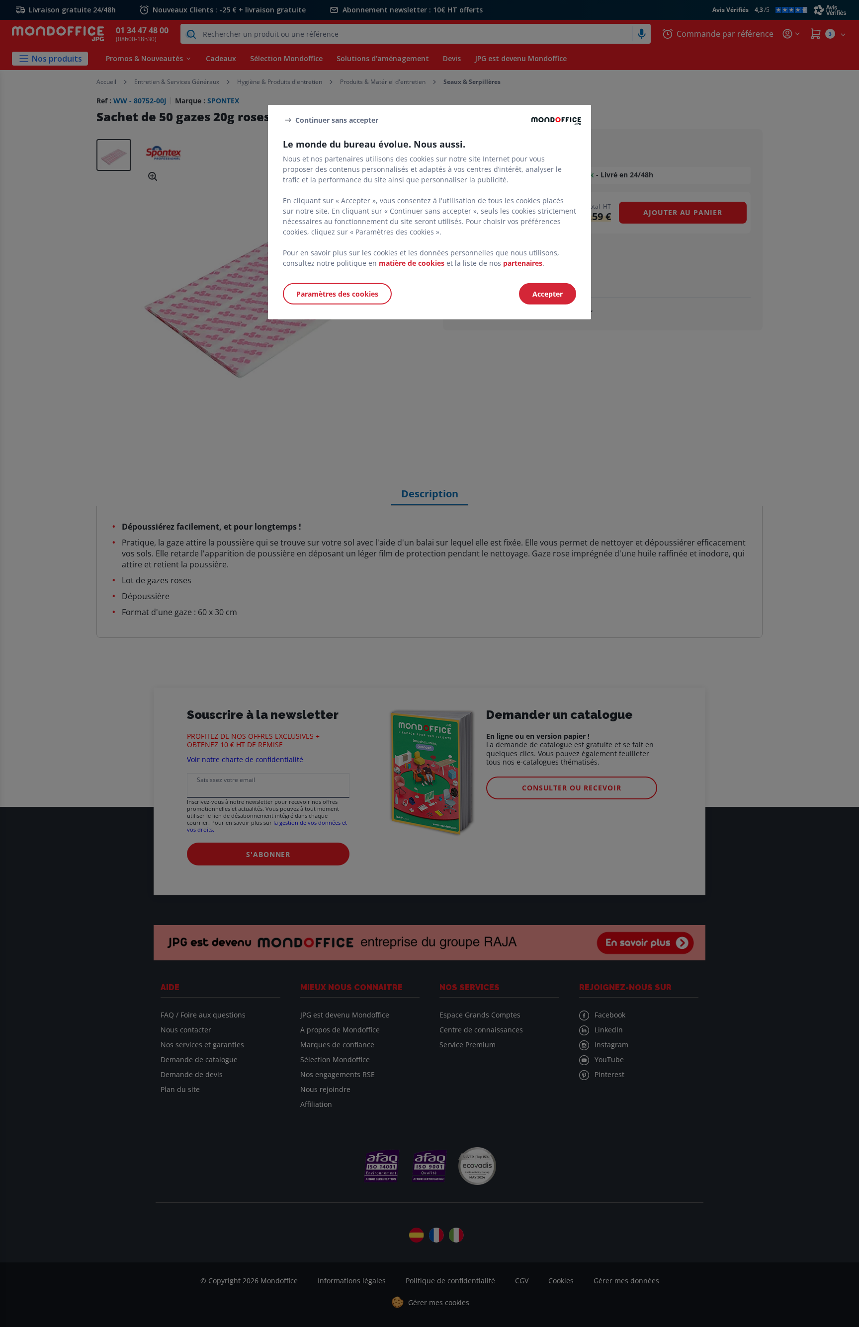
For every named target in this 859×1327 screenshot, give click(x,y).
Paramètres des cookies (337, 294)
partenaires (522, 263)
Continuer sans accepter (336, 119)
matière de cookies (411, 263)
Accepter (547, 294)
